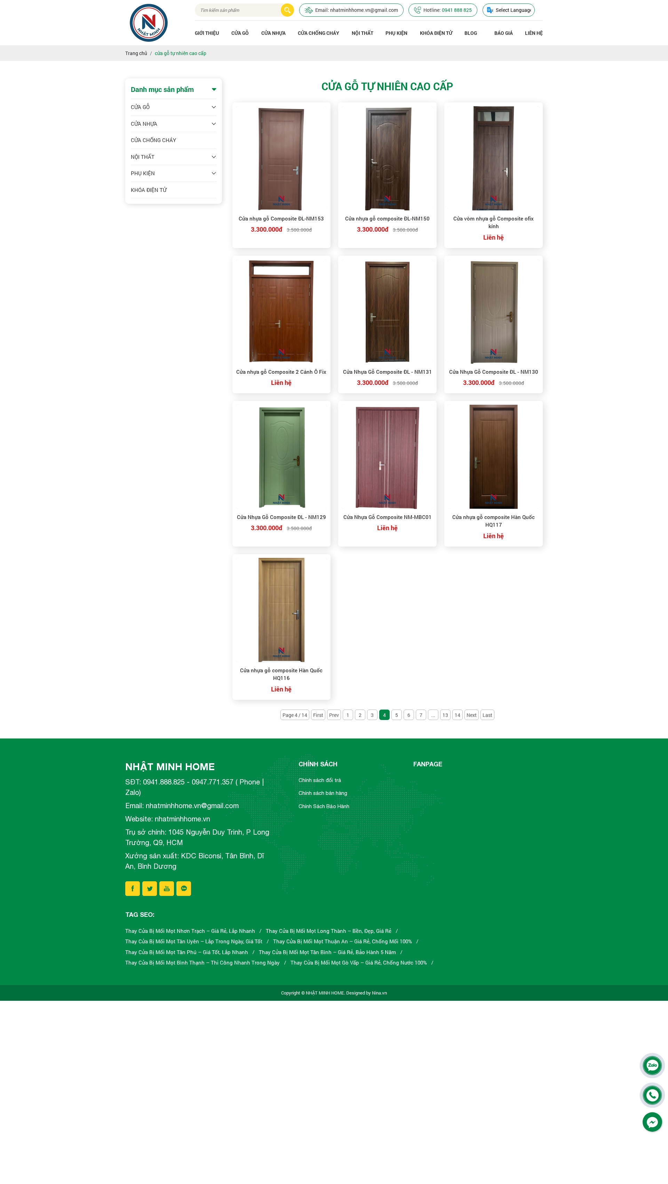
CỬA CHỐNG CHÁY (318, 33)
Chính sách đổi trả (320, 780)
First (318, 715)
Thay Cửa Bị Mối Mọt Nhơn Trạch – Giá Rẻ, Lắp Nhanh (190, 930)
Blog (470, 33)
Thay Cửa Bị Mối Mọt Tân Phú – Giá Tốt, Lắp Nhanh (186, 952)
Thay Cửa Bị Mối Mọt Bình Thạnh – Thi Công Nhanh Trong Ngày (202, 962)
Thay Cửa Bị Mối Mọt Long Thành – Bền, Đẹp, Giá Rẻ (328, 930)
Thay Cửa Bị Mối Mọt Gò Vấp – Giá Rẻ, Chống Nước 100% (359, 962)
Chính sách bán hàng (323, 793)
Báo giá (503, 33)
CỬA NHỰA (273, 33)
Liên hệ (534, 33)
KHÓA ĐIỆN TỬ (436, 33)
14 (457, 715)
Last (487, 715)
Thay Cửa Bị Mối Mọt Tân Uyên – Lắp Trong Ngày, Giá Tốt (193, 941)
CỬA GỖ (240, 33)
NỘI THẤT (362, 33)
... (433, 715)
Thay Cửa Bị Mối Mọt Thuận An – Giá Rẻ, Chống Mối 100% (342, 941)
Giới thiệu (207, 33)
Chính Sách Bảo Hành (324, 806)
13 (445, 715)
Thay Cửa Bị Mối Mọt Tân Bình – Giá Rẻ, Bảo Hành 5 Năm (327, 952)
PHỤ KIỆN (396, 33)
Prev (334, 715)
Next (472, 715)
